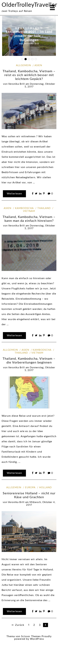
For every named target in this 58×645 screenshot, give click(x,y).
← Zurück (18, 625)
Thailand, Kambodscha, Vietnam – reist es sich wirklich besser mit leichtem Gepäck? (29, 75)
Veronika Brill (31, 44)
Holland (45, 487)
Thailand (44, 208)
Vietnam (37, 353)
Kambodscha (24, 208)
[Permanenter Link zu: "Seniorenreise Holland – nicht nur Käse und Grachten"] (29, 531)
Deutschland (29, 28)
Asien (38, 65)
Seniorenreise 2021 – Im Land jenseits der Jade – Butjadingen (29, 36)
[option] (29, 35)
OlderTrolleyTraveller (29, 5)
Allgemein (23, 65)
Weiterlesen (14, 193)
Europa (30, 487)
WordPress (37, 639)
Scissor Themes (31, 636)
